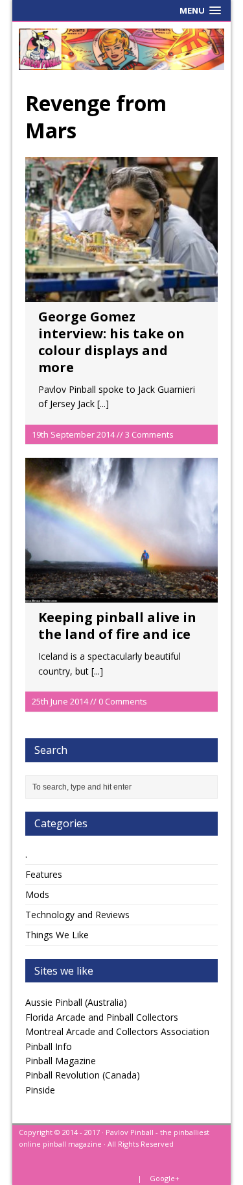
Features (43, 874)
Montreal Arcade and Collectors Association (117, 1031)
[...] (103, 403)
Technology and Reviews (77, 914)
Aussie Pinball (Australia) (76, 1002)
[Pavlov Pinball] (121, 49)
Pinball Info (48, 1046)
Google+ (164, 1178)
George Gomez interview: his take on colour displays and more (111, 342)
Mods (37, 894)
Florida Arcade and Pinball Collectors (101, 1017)
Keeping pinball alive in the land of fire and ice (117, 625)
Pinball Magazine (60, 1060)
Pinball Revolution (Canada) (82, 1075)
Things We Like (57, 935)
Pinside (40, 1090)
